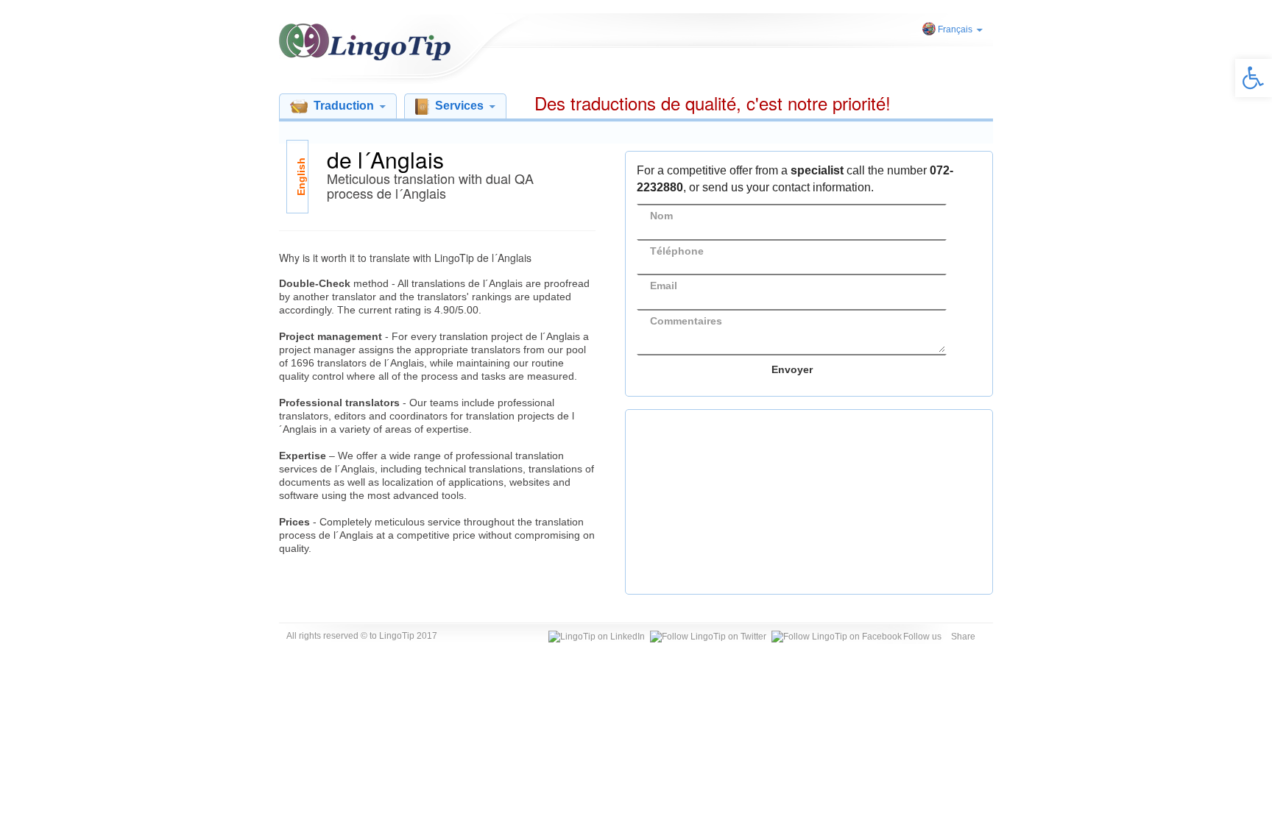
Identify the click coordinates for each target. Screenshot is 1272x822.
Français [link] (955, 29)
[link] (1253, 78)
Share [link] (963, 636)
